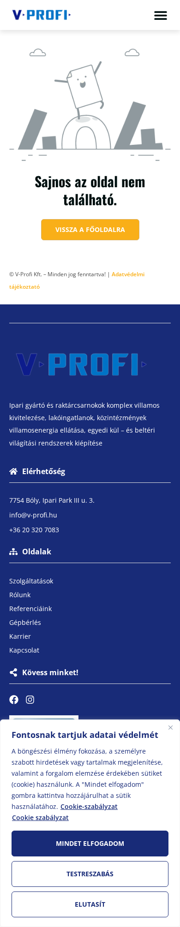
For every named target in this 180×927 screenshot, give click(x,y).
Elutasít (90, 904)
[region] (90, 823)
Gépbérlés (25, 622)
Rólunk (19, 594)
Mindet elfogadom (90, 843)
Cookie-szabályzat (89, 806)
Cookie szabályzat (40, 817)
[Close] (170, 727)
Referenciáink (30, 608)
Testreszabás (90, 873)
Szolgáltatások (31, 580)
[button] (160, 15)
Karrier (20, 636)
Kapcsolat (24, 650)
